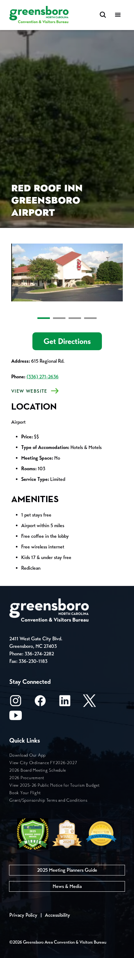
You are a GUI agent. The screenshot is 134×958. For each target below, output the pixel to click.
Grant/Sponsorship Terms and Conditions (48, 800)
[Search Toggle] (103, 15)
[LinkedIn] (65, 702)
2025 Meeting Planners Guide (67, 870)
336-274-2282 (39, 654)
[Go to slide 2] (59, 318)
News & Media (67, 886)
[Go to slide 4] (90, 318)
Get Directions (67, 341)
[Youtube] (15, 717)
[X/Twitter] (89, 702)
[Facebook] (40, 702)
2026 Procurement (26, 777)
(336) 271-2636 (42, 377)
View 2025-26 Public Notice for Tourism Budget (54, 785)
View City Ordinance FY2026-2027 (43, 762)
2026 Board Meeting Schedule (37, 770)
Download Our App (27, 755)
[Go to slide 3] (75, 318)
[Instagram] (15, 702)
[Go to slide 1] (43, 318)
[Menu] (118, 15)
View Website (29, 391)
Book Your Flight (25, 792)
